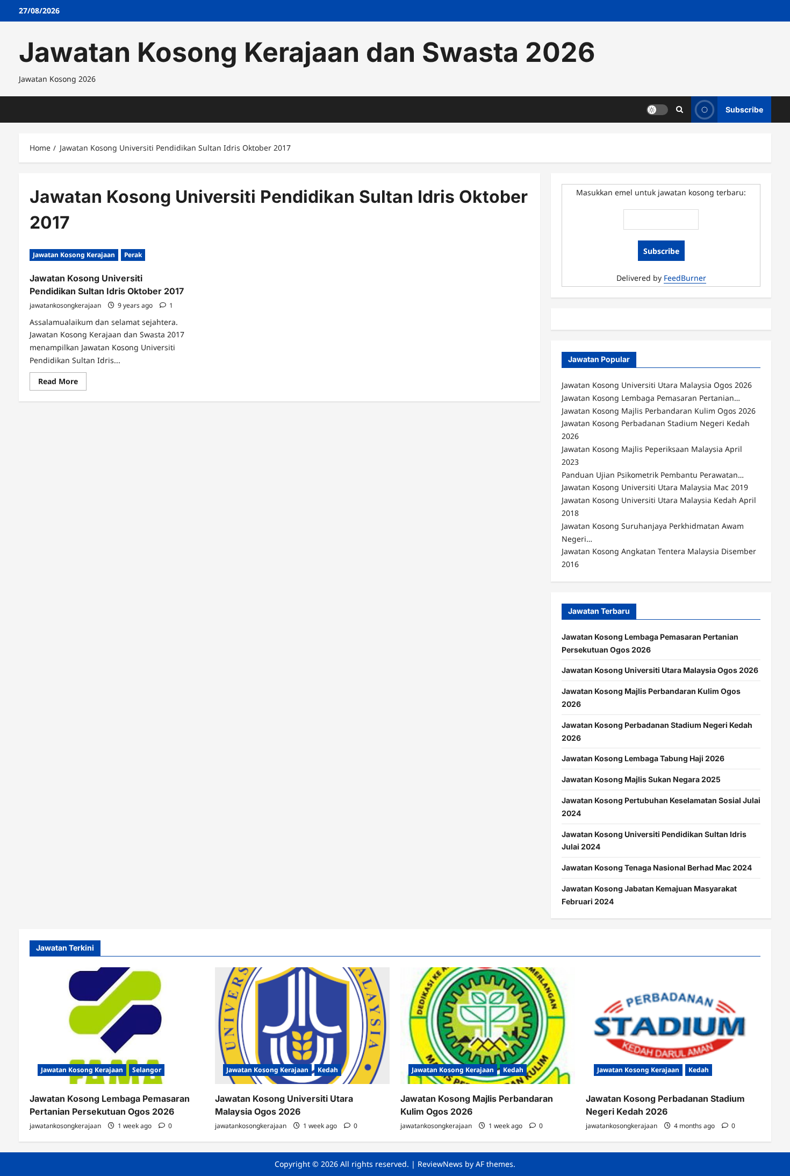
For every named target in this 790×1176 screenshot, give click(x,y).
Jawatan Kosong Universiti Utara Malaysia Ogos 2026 (660, 670)
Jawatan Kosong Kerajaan (74, 254)
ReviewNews (440, 1164)
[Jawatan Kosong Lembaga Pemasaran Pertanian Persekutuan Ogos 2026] (117, 1025)
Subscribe (744, 109)
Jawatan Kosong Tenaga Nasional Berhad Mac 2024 (657, 867)
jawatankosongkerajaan (65, 305)
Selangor (146, 1069)
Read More (62, 383)
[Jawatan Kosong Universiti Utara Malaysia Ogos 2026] (302, 1025)
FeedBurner (685, 278)
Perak (133, 254)
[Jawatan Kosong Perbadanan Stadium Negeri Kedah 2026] (673, 1025)
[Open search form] (679, 109)
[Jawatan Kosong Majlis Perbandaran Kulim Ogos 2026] (487, 1025)
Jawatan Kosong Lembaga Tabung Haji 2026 (643, 758)
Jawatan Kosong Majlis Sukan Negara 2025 (641, 779)
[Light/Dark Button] (657, 109)
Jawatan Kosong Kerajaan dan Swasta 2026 (307, 52)
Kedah (328, 1069)
